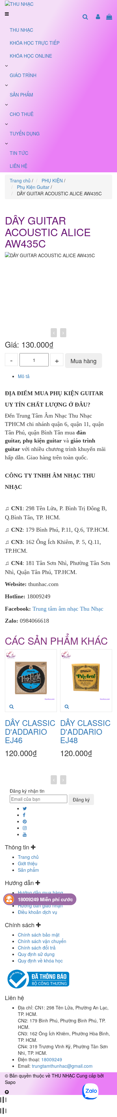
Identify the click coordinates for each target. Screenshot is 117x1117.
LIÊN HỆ (18, 166)
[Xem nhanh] (11, 706)
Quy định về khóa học (40, 960)
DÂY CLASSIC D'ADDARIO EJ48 (85, 731)
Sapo (10, 1082)
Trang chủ (28, 857)
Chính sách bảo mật (38, 934)
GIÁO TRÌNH (23, 75)
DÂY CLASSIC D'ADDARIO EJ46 (30, 731)
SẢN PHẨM (21, 94)
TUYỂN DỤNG (25, 133)
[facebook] (24, 815)
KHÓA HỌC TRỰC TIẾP (34, 43)
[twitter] (25, 808)
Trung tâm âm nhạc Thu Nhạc (67, 608)
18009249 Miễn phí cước (45, 899)
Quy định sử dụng (36, 954)
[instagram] (25, 827)
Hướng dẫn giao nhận (40, 905)
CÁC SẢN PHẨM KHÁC (56, 641)
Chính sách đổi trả (37, 947)
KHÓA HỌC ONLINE (31, 55)
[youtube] (25, 834)
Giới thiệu (27, 863)
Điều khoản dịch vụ (37, 912)
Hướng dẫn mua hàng (40, 892)
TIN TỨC (19, 153)
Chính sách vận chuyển (42, 941)
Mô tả (24, 376)
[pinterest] (25, 821)
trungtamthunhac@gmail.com (62, 1066)
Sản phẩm (28, 870)
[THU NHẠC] (19, 3)
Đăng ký (81, 799)
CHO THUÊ (21, 114)
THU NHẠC (21, 30)
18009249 (51, 1059)
